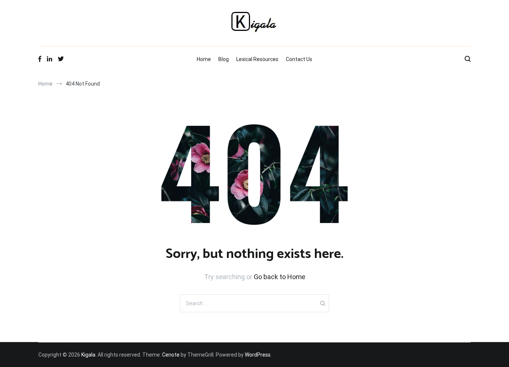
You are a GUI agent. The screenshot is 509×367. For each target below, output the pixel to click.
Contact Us (299, 59)
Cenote (171, 355)
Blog (223, 59)
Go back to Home (279, 277)
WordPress (258, 355)
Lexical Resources (257, 59)
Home (204, 59)
